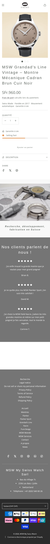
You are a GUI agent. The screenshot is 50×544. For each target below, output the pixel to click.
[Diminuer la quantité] (5, 121)
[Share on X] (10, 170)
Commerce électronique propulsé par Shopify (25, 537)
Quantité (7, 115)
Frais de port (8, 97)
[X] (15, 456)
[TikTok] (42, 456)
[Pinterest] (28, 456)
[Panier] (45, 5)
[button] (22, 61)
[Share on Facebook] (3, 170)
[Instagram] (22, 456)
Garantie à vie (12, 131)
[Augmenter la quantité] (15, 121)
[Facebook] (8, 456)
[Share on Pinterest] (17, 170)
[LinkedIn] (35, 456)
